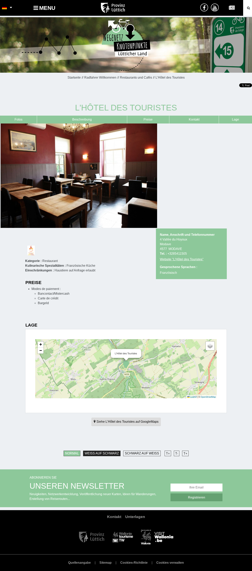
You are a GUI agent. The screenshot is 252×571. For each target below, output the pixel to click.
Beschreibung (82, 119)
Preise (148, 119)
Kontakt (194, 119)
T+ (185, 453)
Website (182, 259)
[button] (126, 364)
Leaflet (193, 396)
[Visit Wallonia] (157, 537)
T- (176, 453)
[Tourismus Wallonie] (122, 537)
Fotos (18, 119)
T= (168, 453)
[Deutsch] (4, 8)
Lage (235, 119)
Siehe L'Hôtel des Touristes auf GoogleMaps (127, 421)
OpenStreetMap (208, 396)
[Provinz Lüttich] (92, 537)
